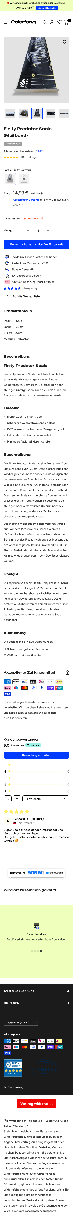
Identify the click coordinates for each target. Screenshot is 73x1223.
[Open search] (8, 798)
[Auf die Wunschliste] (64, 41)
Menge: (8, 230)
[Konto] (52, 22)
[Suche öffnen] (45, 22)
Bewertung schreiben (36, 755)
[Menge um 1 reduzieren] (28, 230)
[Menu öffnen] (5, 22)
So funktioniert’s (47, 8)
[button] (13, 288)
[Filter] (17, 798)
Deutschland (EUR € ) (17, 1022)
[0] (66, 22)
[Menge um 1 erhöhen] (48, 230)
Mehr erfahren (45, 282)
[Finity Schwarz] (10, 179)
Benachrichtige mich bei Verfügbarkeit (36, 244)
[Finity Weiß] (24, 179)
